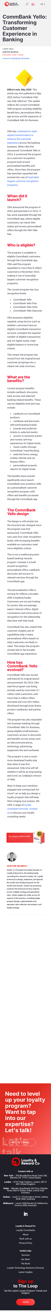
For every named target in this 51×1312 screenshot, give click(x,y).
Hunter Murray (17, 866)
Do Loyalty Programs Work (21, 970)
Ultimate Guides (34, 971)
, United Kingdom (30, 1183)
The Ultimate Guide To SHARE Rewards (23, 964)
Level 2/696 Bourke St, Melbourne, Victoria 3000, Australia (31, 1204)
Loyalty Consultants (25, 1230)
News (23, 1056)
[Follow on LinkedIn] (25, 1214)
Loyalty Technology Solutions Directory (25, 1268)
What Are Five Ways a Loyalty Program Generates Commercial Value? (24, 1003)
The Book (25, 1263)
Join (25, 1302)
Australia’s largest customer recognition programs (23, 181)
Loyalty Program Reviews (16, 59)
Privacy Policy (25, 1243)
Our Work (25, 1259)
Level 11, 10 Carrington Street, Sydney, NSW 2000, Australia (30, 1198)
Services (26, 1255)
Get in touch (20, 1142)
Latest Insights (26, 1272)
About (25, 1234)
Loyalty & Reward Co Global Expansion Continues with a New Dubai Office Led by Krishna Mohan (24, 1045)
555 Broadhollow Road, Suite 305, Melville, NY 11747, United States (28, 1176)
